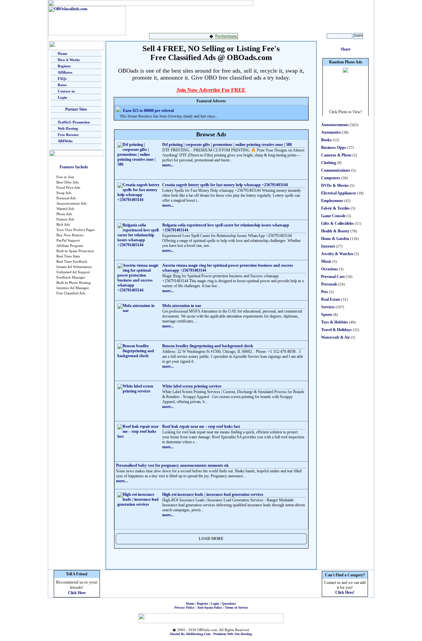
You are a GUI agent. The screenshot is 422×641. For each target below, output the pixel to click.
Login (62, 97)
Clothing (328, 162)
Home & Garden (335, 238)
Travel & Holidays (336, 329)
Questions (229, 603)
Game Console (333, 216)
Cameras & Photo (336, 155)
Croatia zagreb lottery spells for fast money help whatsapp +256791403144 (225, 185)
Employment (332, 200)
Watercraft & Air (335, 337)
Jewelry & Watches (337, 254)
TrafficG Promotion (74, 122)
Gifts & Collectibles (337, 223)
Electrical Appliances (338, 193)
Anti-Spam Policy (209, 607)
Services (328, 307)
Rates (62, 85)
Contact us (66, 91)
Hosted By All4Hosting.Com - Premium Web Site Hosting (211, 634)
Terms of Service (236, 607)
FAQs (62, 79)
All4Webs (65, 141)
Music (326, 261)
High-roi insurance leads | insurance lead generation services (212, 494)
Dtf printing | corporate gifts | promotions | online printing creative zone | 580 (227, 144)
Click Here (77, 592)
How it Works (69, 60)
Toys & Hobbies (334, 322)
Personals (329, 284)
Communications (335, 170)
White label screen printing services (192, 386)
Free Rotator (68, 135)
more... (168, 165)
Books (326, 140)
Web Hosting (68, 128)
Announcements (335, 124)
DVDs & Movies (335, 185)
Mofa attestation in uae (181, 305)
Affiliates (65, 72)
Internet (328, 246)
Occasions (329, 269)
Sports (326, 314)
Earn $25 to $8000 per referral (148, 110)
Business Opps (333, 147)
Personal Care (333, 276)
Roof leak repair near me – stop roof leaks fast (201, 426)
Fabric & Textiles (335, 208)
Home (62, 53)
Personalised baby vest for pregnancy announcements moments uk (172, 465)
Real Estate (330, 299)
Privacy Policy (184, 607)
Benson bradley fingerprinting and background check (207, 346)
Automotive (331, 132)
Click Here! (344, 592)
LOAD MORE (211, 538)
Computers (330, 178)
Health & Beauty (335, 231)
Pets (324, 291)
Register (64, 66)
